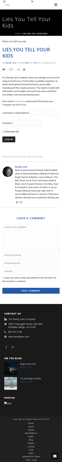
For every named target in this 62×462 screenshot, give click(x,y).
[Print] (26, 69)
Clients (31, 430)
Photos (31, 443)
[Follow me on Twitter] (17, 202)
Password (7, 123)
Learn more (20, 101)
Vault (31, 450)
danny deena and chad (14, 157)
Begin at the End (28, 363)
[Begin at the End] (10, 368)
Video (31, 453)
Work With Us (31, 433)
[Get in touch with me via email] (21, 202)
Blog (31, 440)
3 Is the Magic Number (30, 378)
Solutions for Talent (31, 456)
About (31, 426)
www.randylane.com (18, 336)
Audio (31, 436)
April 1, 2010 (31, 62)
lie (33, 157)
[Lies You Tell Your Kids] (31, 41)
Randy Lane (11, 62)
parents (39, 157)
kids (29, 157)
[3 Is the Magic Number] (10, 383)
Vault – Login (31, 460)
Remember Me (11, 131)
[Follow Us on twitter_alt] (12, 347)
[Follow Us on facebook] (6, 347)
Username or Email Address (15, 112)
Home (17, 33)
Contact (31, 446)
